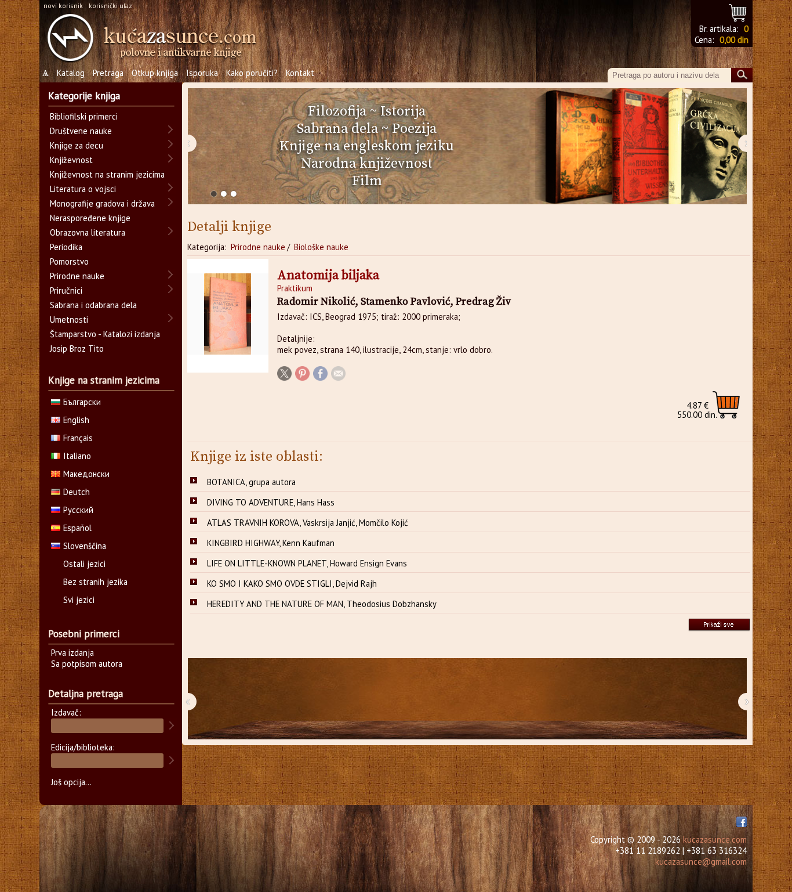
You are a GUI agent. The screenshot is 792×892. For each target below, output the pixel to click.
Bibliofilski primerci (84, 116)
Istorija (403, 111)
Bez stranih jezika (95, 581)
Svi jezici (79, 599)
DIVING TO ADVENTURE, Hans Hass (271, 502)
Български (82, 401)
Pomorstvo (69, 261)
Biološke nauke (321, 246)
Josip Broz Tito (77, 348)
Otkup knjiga (155, 72)
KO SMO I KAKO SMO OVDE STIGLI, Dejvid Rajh (292, 583)
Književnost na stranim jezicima (107, 174)
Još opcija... (71, 782)
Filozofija (337, 111)
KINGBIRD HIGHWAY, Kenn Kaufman (271, 542)
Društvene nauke (81, 130)
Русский (78, 509)
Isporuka (202, 72)
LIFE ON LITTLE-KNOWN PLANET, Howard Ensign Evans (307, 563)
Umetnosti (69, 319)
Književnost (71, 159)
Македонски (86, 473)
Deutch (76, 491)
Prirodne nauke (258, 246)
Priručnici (66, 290)
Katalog (71, 72)
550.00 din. (697, 410)
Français (78, 437)
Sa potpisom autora (86, 663)
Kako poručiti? (252, 72)
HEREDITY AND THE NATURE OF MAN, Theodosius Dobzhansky (322, 603)
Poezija (414, 129)
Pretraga (108, 72)
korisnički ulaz (110, 5)
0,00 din (734, 39)
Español (77, 527)
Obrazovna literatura (87, 232)
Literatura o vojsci (83, 188)
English (76, 419)
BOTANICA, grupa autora (251, 481)
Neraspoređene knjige (90, 217)
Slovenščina (84, 545)
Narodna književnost (367, 163)
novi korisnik (63, 5)
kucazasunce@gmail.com (701, 861)
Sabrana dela (337, 129)
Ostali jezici (84, 563)
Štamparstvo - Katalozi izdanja (105, 334)
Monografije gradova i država (102, 203)
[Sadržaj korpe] (738, 11)
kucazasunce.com (715, 839)
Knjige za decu (76, 145)
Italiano (77, 455)
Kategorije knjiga (84, 95)
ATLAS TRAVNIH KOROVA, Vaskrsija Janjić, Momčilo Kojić (307, 522)
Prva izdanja (72, 652)
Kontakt (300, 72)
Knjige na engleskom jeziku (366, 146)
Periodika (66, 246)
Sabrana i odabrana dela (93, 304)
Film (367, 181)
